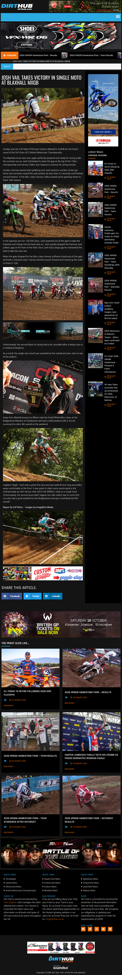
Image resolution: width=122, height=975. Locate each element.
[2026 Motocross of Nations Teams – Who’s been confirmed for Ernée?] (95, 335)
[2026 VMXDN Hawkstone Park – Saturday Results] (95, 285)
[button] (118, 16)
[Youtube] (103, 929)
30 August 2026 (111, 197)
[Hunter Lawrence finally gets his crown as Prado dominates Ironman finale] (95, 231)
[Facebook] (83, 929)
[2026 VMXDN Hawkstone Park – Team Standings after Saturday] (95, 259)
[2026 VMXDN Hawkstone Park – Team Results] (95, 209)
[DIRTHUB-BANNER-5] (43, 579)
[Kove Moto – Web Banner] (43, 339)
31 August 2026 (111, 178)
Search (8, 65)
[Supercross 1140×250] (61, 636)
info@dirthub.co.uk (54, 919)
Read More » (13, 706)
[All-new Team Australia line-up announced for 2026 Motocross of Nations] (95, 389)
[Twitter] (90, 929)
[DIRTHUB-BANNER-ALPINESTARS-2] (61, 952)
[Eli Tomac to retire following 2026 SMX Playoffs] (95, 168)
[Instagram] (96, 929)
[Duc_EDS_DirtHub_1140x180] (85, 11)
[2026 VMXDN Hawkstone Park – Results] (95, 190)
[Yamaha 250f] (103, 145)
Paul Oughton (10, 902)
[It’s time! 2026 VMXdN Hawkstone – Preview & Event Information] (95, 360)
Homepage (6, 61)
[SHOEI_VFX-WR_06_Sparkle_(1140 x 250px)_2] (61, 48)
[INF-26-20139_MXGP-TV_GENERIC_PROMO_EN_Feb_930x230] (61, 867)
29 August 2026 (111, 273)
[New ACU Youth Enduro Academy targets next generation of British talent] (95, 307)
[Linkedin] (110, 929)
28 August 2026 (111, 348)
